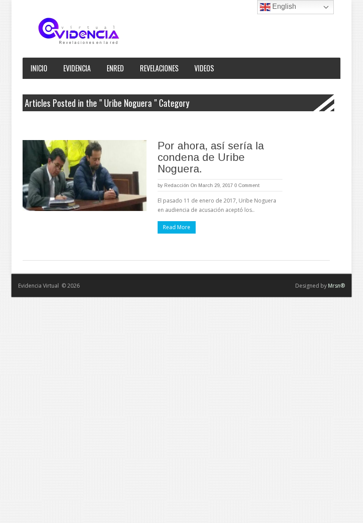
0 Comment (246, 185)
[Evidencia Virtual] (79, 31)
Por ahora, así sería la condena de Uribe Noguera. (211, 157)
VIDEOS (204, 68)
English (283, 6)
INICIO (39, 68)
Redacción (176, 185)
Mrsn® (336, 285)
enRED (115, 68)
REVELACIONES (159, 68)
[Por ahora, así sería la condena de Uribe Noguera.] (85, 175)
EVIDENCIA (77, 68)
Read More (176, 227)
